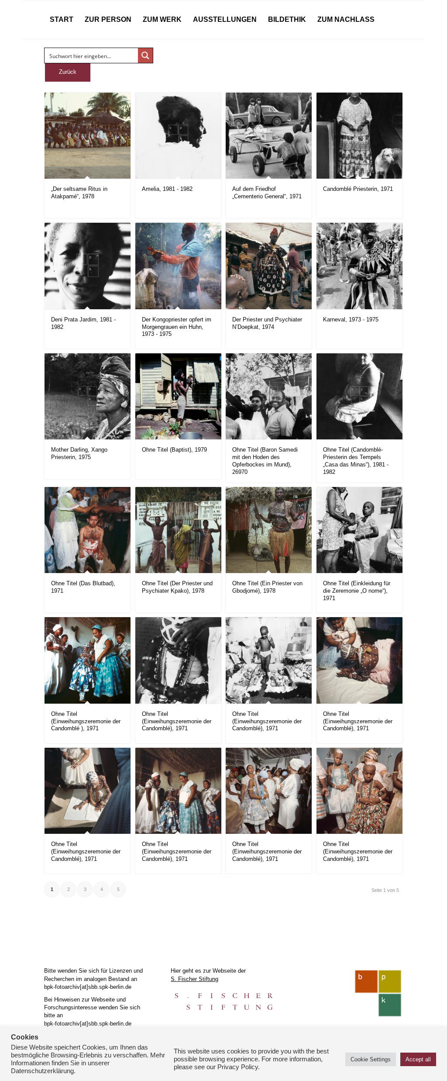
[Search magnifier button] (145, 55)
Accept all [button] (418, 1059)
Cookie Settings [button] (371, 1059)
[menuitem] (61, 19)
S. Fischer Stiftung (194, 979)
